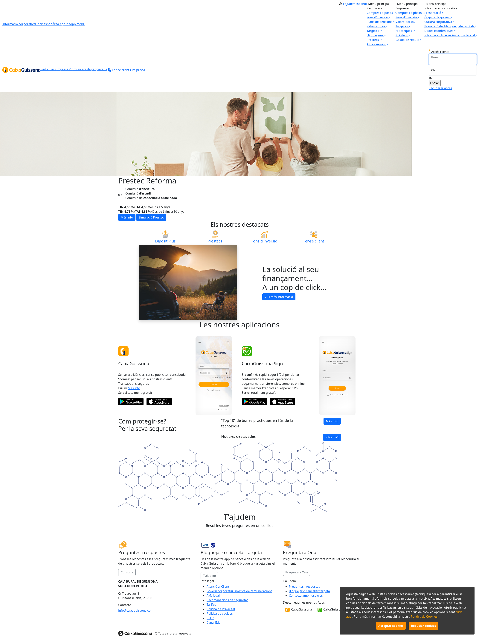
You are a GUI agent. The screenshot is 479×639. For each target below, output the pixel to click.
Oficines (41, 24)
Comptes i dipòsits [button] (380, 13)
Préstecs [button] (373, 40)
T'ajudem (209, 565)
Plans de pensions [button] (380, 22)
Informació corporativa (18, 24)
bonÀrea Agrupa (58, 24)
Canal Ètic (213, 622)
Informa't (332, 426)
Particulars (48, 69)
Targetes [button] (373, 31)
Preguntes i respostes (304, 586)
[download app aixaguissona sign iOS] (282, 391)
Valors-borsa (376, 26)
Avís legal (213, 595)
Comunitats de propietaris (88, 69)
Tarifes (211, 604)
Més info (134, 377)
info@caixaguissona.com (135, 610)
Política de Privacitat (221, 609)
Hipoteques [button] (375, 35)
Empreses (63, 69)
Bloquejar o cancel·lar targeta (309, 591)
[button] (440, 31)
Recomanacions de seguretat (227, 600)
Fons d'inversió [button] (378, 17)
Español (361, 4)
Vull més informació (279, 286)
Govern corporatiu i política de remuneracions (239, 591)
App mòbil (77, 24)
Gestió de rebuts (408, 40)
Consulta (127, 562)
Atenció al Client (218, 586)
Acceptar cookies (390, 626)
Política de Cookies (424, 616)
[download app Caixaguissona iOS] (159, 391)
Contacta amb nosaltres (306, 595)
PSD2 (210, 618)
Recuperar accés (440, 88)
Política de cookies (220, 613)
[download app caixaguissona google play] (131, 391)
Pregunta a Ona (296, 562)
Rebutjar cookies (423, 626)
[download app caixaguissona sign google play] (254, 391)
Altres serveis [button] (376, 44)
